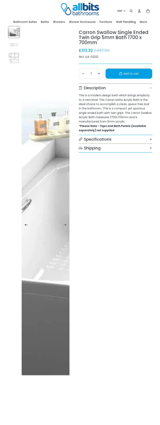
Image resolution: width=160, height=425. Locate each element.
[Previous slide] (25, 225)
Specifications (97, 139)
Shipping (92, 148)
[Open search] (131, 11)
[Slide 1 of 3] (14, 32)
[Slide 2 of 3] (14, 44)
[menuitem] (143, 22)
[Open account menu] (139, 11)
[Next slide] (66, 225)
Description (95, 88)
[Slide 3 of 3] (14, 57)
